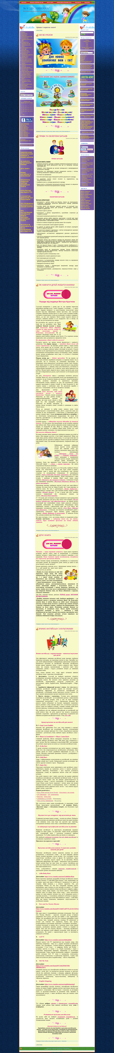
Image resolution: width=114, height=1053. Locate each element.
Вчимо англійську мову (46, 1041)
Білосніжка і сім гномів (66, 792)
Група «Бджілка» (24, 132)
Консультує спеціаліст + (27, 75)
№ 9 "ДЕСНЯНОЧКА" (36, 8)
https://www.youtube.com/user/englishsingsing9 (60, 984)
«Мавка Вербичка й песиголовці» (53, 513)
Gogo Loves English (46, 725)
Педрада (83, 59)
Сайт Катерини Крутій (86, 62)
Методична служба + (26, 74)
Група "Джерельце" (25, 127)
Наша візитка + (25, 57)
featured (38, 911)
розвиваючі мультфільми (66, 1017)
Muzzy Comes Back (62, 736)
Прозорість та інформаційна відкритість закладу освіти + (27, 55)
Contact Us (49, 1048)
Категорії (23, 93)
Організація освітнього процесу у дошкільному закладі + (27, 62)
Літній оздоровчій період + (27, 71)
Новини (23, 32)
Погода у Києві (85, 47)
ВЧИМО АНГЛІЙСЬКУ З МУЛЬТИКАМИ (26, 174)
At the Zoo (43, 746)
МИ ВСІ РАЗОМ (46, 35)
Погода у (87, 41)
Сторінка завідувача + (26, 73)
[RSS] (21, 1049)
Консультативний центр (27, 84)
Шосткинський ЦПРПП (86, 68)
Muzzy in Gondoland (46, 736)
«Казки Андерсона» (70, 489)
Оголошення (24, 33)
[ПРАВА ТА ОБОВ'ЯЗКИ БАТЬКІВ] (57, 194)
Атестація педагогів (26, 67)
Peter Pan (40, 796)
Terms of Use (54, 1048)
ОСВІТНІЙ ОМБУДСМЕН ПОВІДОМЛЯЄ (86, 184)
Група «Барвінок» (24, 135)
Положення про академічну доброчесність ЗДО (27, 39)
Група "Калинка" (24, 126)
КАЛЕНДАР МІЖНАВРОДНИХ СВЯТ (26, 140)
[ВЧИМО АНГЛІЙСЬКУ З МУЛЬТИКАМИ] (57, 641)
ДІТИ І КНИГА (25, 168)
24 (21, 111)
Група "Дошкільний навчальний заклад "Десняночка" (25, 124)
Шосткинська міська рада (86, 65)
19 (25, 109)
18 (23, 109)
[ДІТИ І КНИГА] (57, 544)
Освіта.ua (83, 58)
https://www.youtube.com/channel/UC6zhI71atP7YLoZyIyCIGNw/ (57, 909)
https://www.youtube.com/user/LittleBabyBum (59, 876)
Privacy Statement (66, 1048)
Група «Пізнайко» (24, 136)
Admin (77, 37)
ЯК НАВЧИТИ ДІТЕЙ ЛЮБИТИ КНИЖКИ (26, 163)
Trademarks (59, 1048)
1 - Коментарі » (64, 1041)
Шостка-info (83, 79)
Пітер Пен (47, 796)
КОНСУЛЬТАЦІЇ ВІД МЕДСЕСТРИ (26, 191)
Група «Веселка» (24, 134)
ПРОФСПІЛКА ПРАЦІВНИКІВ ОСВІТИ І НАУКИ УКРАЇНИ (86, 94)
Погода (87, 40)
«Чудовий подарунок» (69, 455)
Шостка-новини (84, 80)
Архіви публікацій (84, 51)
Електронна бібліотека (27, 87)
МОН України (83, 55)
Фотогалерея (24, 85)
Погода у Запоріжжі (88, 48)
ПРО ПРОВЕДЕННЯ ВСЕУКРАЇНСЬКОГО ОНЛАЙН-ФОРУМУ (27, 205)
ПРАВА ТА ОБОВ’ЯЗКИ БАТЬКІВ (53, 136)
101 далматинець (53, 794)
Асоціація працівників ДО (86, 61)
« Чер (23, 114)
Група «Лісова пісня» (25, 133)
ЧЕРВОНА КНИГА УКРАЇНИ (26, 145)
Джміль (82, 60)
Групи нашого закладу (26, 59)
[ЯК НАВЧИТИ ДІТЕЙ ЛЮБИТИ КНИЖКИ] (57, 294)
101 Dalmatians (42, 794)
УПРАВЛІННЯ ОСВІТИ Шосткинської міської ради (86, 67)
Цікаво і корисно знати (57, 131)
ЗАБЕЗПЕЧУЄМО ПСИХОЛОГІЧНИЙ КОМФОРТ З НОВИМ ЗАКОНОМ (27, 155)
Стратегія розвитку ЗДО (27, 36)
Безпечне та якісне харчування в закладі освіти (26, 81)
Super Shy (43, 765)
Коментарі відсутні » (66, 131)
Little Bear (43, 757)
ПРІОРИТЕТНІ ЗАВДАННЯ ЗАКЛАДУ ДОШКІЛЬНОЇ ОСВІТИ (25, 183)
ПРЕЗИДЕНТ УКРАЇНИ (86, 71)
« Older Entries (39, 30)
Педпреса (83, 57)
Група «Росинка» (24, 128)
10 (21, 107)
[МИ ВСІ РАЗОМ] (57, 53)
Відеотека (24, 88)
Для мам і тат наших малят (47, 131)
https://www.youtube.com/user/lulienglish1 (58, 940)
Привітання (24, 35)
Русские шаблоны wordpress (57, 1051)
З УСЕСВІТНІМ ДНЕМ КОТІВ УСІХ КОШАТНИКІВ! (27, 197)
